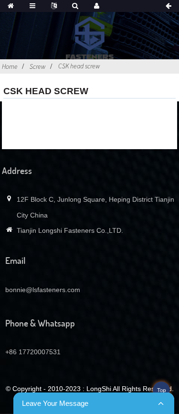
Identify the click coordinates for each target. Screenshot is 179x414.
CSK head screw (79, 66)
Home (10, 66)
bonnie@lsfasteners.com (42, 290)
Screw (38, 66)
